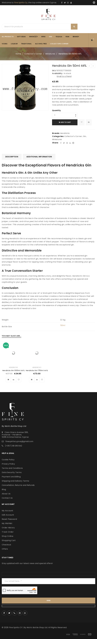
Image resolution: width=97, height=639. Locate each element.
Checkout (6, 544)
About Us (6, 493)
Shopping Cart (9, 540)
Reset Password (9, 519)
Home (18, 53)
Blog (4, 489)
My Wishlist (7, 523)
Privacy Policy (8, 464)
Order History (8, 527)
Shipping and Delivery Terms (15, 481)
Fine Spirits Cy (20, 2)
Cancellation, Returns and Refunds (18, 485)
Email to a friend (64, 76)
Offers (5, 549)
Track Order (8, 532)
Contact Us (7, 498)
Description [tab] (11, 156)
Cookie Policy (8, 459)
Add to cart (66, 122)
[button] (8, 379)
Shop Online (7, 536)
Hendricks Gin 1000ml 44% (13, 370)
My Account (7, 510)
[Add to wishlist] (82, 122)
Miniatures (50, 53)
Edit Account (8, 514)
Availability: (57, 73)
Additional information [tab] (39, 156)
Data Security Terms (12, 472)
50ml (62, 325)
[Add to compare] (89, 122)
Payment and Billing (11, 476)
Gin (84, 136)
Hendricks (65, 133)
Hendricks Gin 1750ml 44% (37, 370)
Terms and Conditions (12, 468)
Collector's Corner (33, 53)
